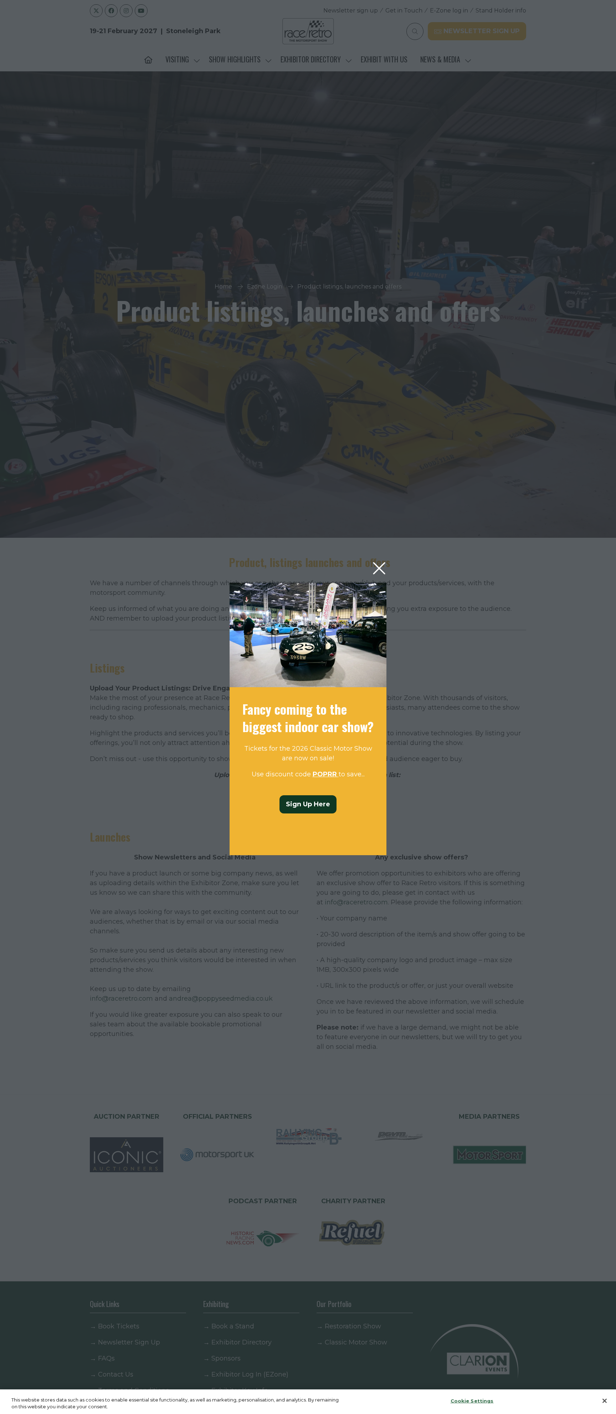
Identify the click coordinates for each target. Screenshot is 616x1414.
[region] (308, 1401)
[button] (379, 568)
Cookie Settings (472, 1401)
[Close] (604, 1401)
